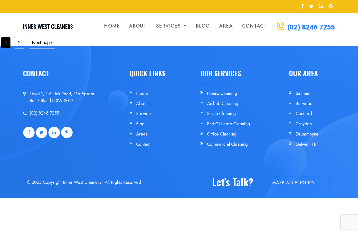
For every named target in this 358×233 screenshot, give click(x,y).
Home (112, 25)
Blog (203, 25)
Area (226, 25)
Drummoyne (307, 134)
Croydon (304, 124)
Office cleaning (221, 134)
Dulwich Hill (307, 144)
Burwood (304, 103)
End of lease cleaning (228, 124)
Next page (42, 42)
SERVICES (169, 25)
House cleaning (222, 93)
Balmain (303, 93)
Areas (141, 134)
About (138, 25)
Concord (304, 113)
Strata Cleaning (221, 113)
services (144, 113)
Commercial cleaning (227, 144)
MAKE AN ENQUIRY (293, 183)
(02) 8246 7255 (310, 27)
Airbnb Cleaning (222, 103)
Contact (254, 25)
